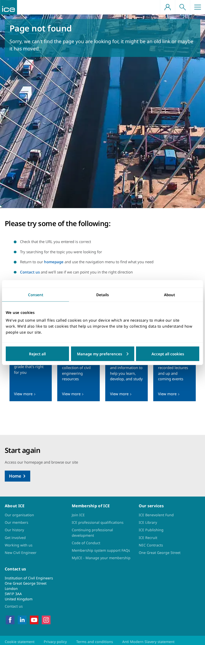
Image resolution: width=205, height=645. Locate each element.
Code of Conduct (86, 542)
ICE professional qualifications (98, 522)
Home (15, 476)
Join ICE (78, 515)
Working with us (18, 545)
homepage (54, 261)
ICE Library (148, 522)
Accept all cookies (168, 353)
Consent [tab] (35, 294)
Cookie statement (19, 641)
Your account (167, 7)
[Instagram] (46, 619)
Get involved (15, 537)
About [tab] (169, 294)
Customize (102, 354)
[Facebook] (10, 619)
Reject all (37, 353)
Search (182, 7)
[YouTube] (34, 619)
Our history (14, 529)
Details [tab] (102, 294)
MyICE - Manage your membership (101, 557)
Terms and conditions (94, 641)
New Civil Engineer (20, 552)
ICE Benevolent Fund (156, 515)
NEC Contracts (151, 545)
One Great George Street (159, 552)
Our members (16, 522)
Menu (197, 7)
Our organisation (19, 515)
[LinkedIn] (22, 619)
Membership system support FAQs (101, 550)
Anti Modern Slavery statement (148, 641)
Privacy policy (55, 641)
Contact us (30, 271)
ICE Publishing (151, 529)
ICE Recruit (148, 537)
